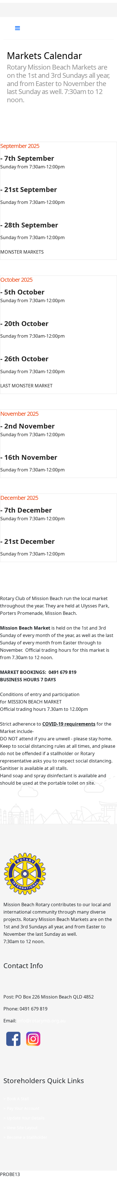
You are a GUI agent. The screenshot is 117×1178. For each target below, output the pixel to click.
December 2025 (19, 498)
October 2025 (16, 279)
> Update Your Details (24, 1118)
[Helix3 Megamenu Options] (17, 28)
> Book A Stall (16, 1098)
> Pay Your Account (21, 1108)
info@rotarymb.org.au (41, 1021)
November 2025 (19, 413)
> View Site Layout (20, 1127)
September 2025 (19, 146)
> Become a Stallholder (25, 1137)
